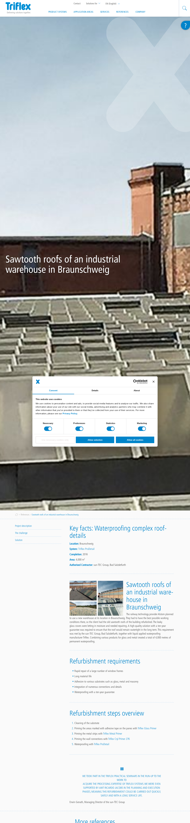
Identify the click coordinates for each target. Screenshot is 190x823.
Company (140, 11)
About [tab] (137, 390)
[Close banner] (154, 382)
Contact (77, 3)
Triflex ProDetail (86, 549)
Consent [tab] (53, 390)
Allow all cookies (135, 440)
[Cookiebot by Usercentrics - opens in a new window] (135, 382)
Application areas (83, 11)
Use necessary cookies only (55, 440)
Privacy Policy (70, 413)
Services (104, 11)
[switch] (79, 428)
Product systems (57, 11)
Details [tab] (95, 390)
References (122, 11)
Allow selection (95, 440)
